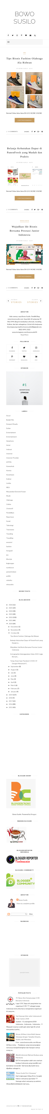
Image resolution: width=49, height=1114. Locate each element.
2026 (10, 605)
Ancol (8, 416)
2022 (10, 617)
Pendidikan (10, 513)
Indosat (9, 449)
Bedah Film (10, 420)
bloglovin (24, 360)
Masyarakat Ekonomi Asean (16, 492)
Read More (24, 335)
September (15, 666)
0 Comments (13, 131)
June (12, 676)
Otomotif (9, 508)
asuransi (9, 542)
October (14, 633)
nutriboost (10, 568)
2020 (10, 624)
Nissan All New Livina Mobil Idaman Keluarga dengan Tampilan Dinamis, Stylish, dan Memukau (28, 1036)
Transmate (10, 530)
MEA (8, 487)
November (14, 630)
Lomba (8, 483)
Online (8, 504)
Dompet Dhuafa (12, 424)
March (13, 685)
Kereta (8, 470)
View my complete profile (26, 903)
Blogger (33, 814)
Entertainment (11, 437)
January (13, 692)
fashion (9, 546)
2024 (10, 611)
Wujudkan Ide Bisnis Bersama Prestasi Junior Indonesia (24, 230)
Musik (8, 496)
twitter (24, 351)
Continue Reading (25, 120)
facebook (12, 351)
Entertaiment (11, 432)
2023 (10, 614)
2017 (10, 701)
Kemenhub (10, 466)
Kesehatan (10, 475)
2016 (10, 704)
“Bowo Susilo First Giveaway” (26, 1073)
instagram (36, 351)
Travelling (9, 538)
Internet (9, 454)
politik (8, 576)
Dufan (8, 428)
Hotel (8, 445)
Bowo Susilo (24, 17)
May (12, 679)
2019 (10, 695)
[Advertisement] (24, 745)
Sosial (8, 521)
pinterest (12, 360)
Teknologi (9, 525)
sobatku (9, 580)
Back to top (36, 1109)
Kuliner (8, 479)
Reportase (10, 517)
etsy (36, 360)
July (12, 673)
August (13, 670)
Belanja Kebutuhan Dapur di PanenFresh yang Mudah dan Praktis (24, 152)
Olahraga (9, 500)
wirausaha (24, 221)
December (14, 627)
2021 (10, 620)
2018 (10, 698)
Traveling (9, 534)
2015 (10, 707)
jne (24, 52)
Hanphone (10, 441)
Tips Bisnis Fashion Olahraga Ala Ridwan (24, 636)
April (12, 682)
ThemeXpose (27, 1106)
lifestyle (9, 559)
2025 (10, 608)
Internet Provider (12, 458)
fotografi (9, 551)
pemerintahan (11, 572)
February (14, 688)
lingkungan (10, 563)
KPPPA (9, 462)
